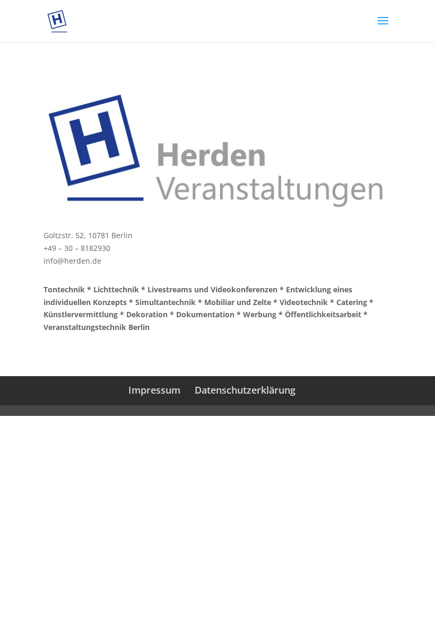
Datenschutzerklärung (245, 390)
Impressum (154, 390)
